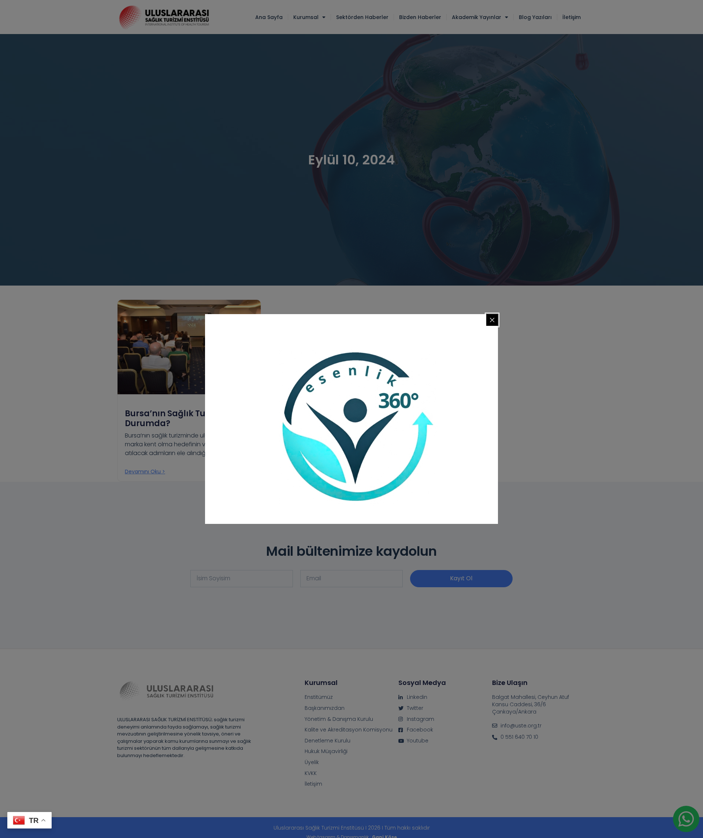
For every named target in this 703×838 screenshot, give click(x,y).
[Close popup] (492, 320)
